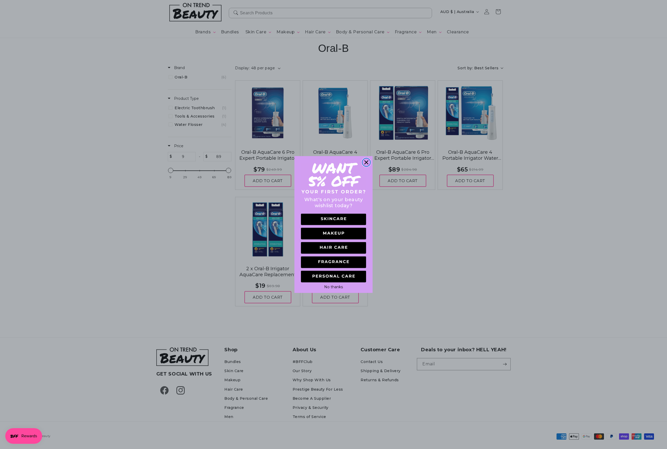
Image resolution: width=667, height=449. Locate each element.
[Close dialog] (366, 162)
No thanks (333, 286)
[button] (333, 219)
